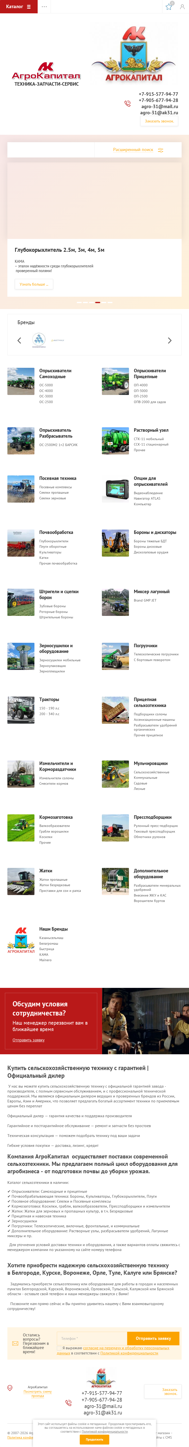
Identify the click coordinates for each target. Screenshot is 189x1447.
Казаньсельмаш (51, 938)
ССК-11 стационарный (151, 444)
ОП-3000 (141, 391)
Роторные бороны (53, 612)
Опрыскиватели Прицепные (150, 373)
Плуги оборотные (52, 547)
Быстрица (46, 949)
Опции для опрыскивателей (151, 481)
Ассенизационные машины (154, 720)
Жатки (45, 871)
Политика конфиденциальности (32, 1437)
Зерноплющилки (52, 671)
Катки (43, 558)
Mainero (45, 960)
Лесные (139, 789)
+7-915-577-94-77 (158, 94)
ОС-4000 (46, 391)
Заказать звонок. (159, 120)
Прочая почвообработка (58, 563)
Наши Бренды (53, 929)
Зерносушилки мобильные (59, 660)
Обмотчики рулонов (149, 837)
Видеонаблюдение (148, 493)
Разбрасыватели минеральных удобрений (157, 887)
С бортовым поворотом (152, 660)
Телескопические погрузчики (156, 654)
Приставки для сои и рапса (60, 891)
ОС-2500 (46, 402)
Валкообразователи (54, 826)
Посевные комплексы (55, 487)
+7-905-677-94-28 (158, 100)
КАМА (43, 955)
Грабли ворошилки (54, 831)
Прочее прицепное (148, 735)
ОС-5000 (46, 385)
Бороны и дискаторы (155, 532)
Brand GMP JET (145, 600)
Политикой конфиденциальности (129, 1352)
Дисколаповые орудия (151, 552)
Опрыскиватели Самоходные (55, 373)
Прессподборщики (153, 817)
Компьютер (142, 504)
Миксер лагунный (152, 591)
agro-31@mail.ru (160, 106)
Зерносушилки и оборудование (56, 648)
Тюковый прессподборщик (154, 831)
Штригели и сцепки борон (59, 594)
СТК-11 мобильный (149, 439)
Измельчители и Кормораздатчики (57, 766)
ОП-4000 (141, 385)
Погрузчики (145, 645)
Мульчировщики (151, 763)
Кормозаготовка (56, 817)
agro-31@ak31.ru (159, 112)
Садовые (140, 783)
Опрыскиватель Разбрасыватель (55, 433)
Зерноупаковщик (52, 666)
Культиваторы (50, 552)
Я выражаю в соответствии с (113, 1350)
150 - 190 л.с (49, 708)
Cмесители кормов (53, 784)
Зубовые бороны (52, 606)
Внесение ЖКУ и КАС (150, 895)
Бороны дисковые (148, 547)
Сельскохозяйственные (151, 772)
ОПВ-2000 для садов (150, 402)
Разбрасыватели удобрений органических (155, 727)
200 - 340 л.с (49, 714)
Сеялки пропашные (54, 492)
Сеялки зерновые (52, 498)
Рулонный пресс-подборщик (156, 826)
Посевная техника (57, 478)
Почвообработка (56, 532)
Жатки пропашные (53, 880)
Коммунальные (145, 778)
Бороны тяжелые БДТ (150, 541)
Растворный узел (151, 430)
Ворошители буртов (149, 901)
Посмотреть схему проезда (38, 1393)
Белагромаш (48, 943)
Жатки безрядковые (54, 885)
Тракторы (49, 699)
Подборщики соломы (150, 714)
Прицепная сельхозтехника (150, 702)
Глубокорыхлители (53, 541)
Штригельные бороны (56, 617)
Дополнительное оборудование (151, 874)
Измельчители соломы (56, 778)
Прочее (139, 450)
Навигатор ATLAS (147, 498)
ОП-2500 (141, 396)
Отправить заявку (29, 1040)
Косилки (45, 837)
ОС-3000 (46, 396)
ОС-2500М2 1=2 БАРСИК (58, 445)
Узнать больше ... (34, 284)
